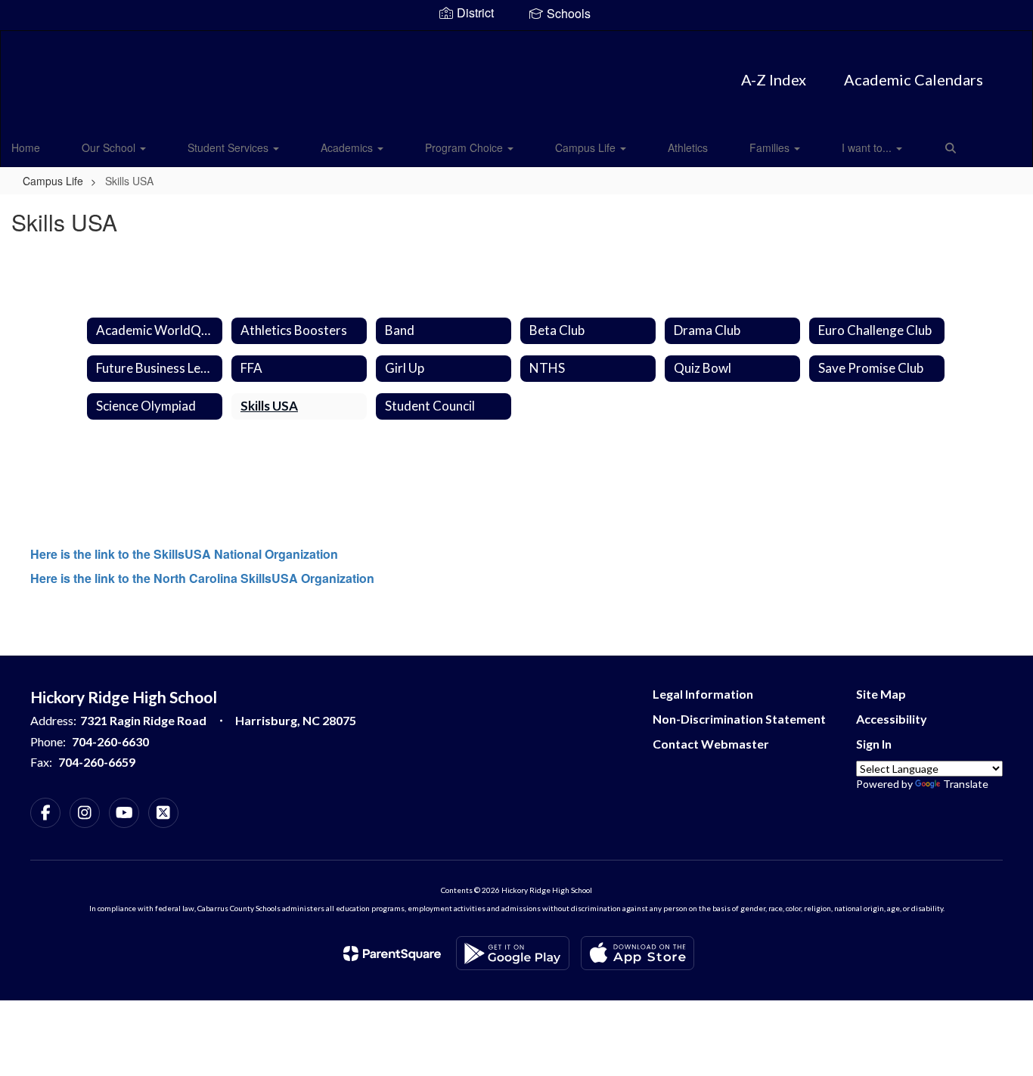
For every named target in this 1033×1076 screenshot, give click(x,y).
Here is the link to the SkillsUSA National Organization (184, 554)
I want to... (868, 147)
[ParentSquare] (392, 953)
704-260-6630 (110, 741)
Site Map (881, 694)
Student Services (229, 147)
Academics (348, 147)
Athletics (688, 147)
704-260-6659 (96, 762)
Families (771, 147)
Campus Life (587, 147)
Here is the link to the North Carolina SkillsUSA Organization (202, 578)
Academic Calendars (913, 79)
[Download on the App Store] (637, 953)
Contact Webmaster (711, 743)
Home (25, 147)
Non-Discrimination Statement (739, 719)
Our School (110, 147)
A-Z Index (773, 79)
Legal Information (703, 694)
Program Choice (465, 147)
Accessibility (891, 719)
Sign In (874, 743)
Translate (965, 783)
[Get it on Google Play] (512, 953)
